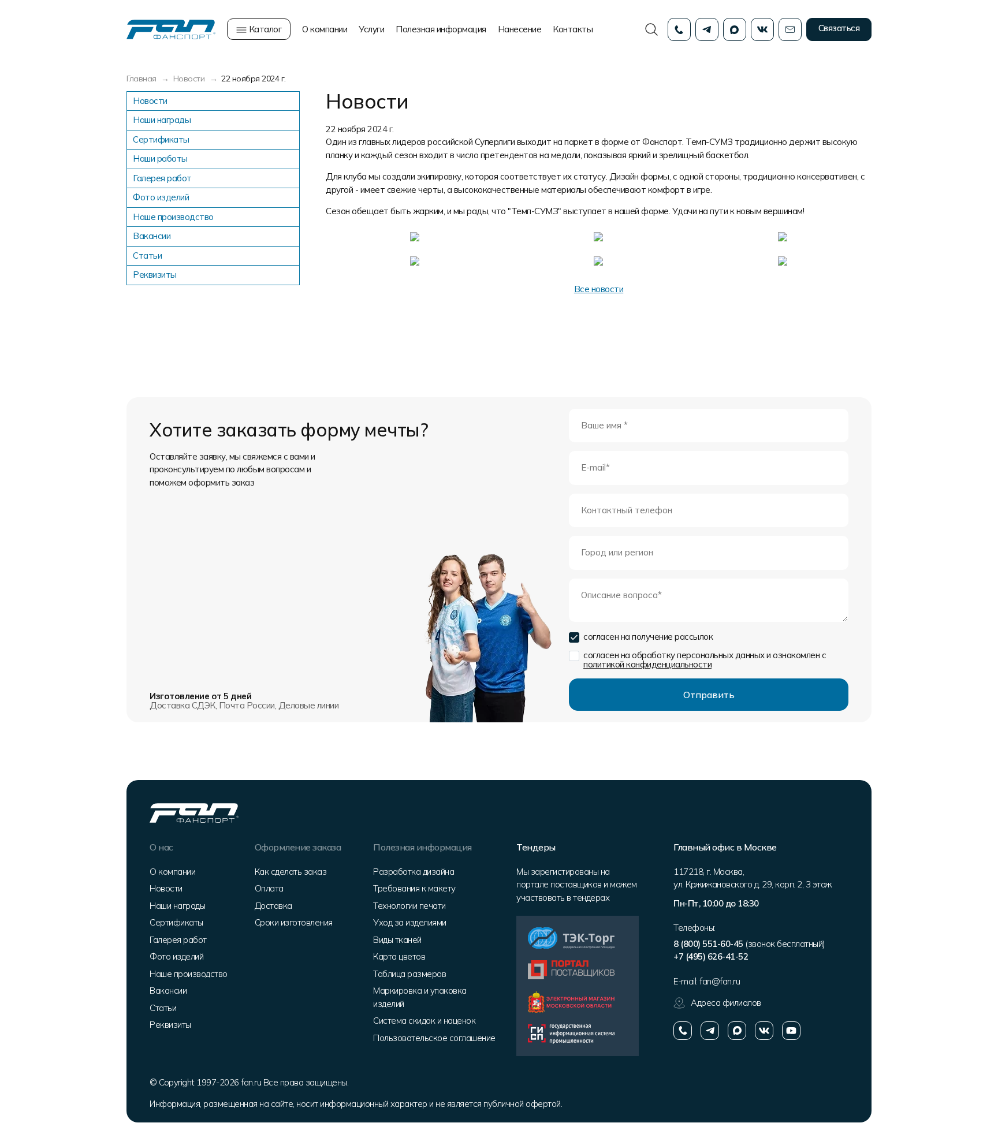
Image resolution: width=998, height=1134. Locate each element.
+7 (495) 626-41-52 (710, 956)
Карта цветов (399, 956)
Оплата (269, 888)
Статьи (147, 255)
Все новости (599, 289)
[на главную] (170, 28)
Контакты (573, 29)
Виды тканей (397, 939)
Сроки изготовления (294, 922)
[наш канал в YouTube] (791, 1030)
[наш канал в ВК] (764, 1030)
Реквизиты (155, 274)
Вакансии (151, 235)
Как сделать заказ (291, 871)
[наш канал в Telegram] (710, 1030)
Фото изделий (161, 197)
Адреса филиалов (726, 1002)
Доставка (273, 905)
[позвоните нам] (682, 1030)
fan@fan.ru (719, 981)
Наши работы (160, 158)
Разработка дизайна (413, 871)
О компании (324, 29)
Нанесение (520, 29)
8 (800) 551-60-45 (708, 943)
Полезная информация (441, 29)
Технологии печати (409, 905)
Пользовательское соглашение (434, 1037)
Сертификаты (161, 139)
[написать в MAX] (737, 1030)
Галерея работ (162, 178)
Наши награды (162, 119)
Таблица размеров (409, 973)
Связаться (839, 28)
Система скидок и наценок (424, 1020)
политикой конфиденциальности (647, 664)
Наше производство (173, 216)
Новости (150, 100)
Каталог (264, 29)
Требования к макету (414, 888)
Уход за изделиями (409, 922)
